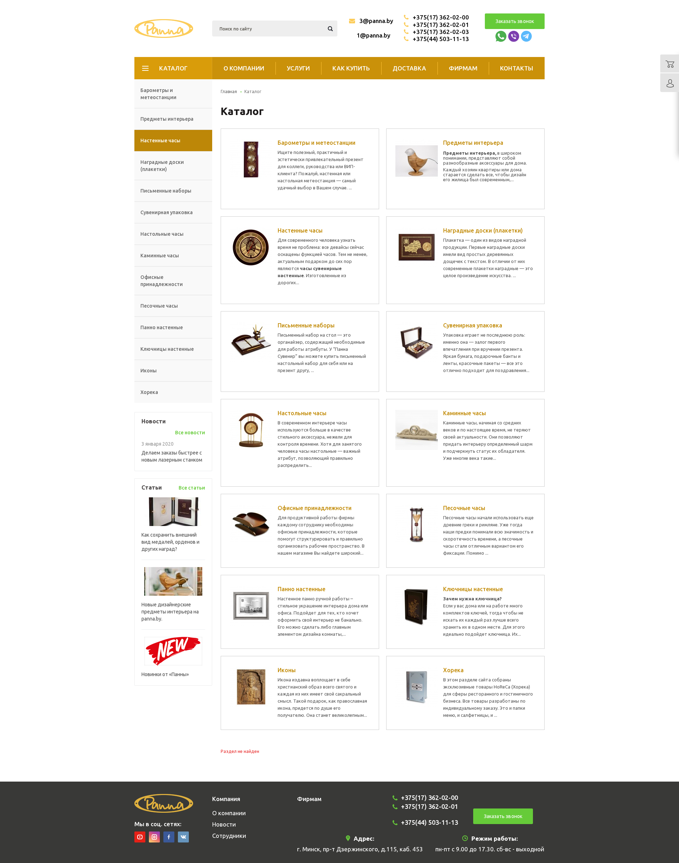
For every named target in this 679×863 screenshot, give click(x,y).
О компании (244, 68)
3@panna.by (376, 20)
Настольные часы (162, 234)
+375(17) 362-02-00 (441, 17)
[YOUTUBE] (139, 836)
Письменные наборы (165, 191)
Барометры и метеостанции (158, 93)
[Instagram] (154, 836)
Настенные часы (160, 140)
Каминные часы (159, 255)
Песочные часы (159, 306)
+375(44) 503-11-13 (441, 38)
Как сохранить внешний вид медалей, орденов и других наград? (170, 542)
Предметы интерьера (166, 119)
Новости (224, 824)
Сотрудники (229, 835)
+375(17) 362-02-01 (441, 24)
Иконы (148, 370)
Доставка (409, 68)
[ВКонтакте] (183, 836)
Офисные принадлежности (161, 280)
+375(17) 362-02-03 (441, 31)
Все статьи (192, 488)
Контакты (516, 68)
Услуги (298, 68)
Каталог (173, 68)
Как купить (351, 68)
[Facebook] (168, 836)
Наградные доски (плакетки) (162, 165)
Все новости (190, 432)
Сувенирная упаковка (166, 212)
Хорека (149, 392)
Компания (226, 798)
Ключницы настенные (167, 349)
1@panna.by (373, 35)
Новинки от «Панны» (165, 674)
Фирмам (463, 68)
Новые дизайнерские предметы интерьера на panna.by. (170, 612)
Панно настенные (161, 327)
